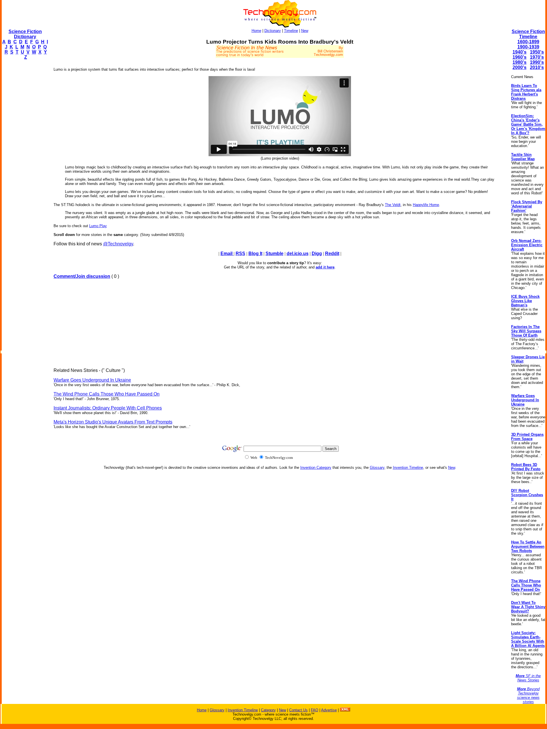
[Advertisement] (24, 149)
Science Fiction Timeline (528, 34)
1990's (537, 62)
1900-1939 (528, 46)
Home (256, 30)
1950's (537, 52)
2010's (537, 67)
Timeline (291, 30)
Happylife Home (426, 205)
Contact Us (298, 710)
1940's (519, 52)
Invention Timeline (408, 467)
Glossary (377, 467)
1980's (519, 62)
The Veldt (393, 205)
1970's (537, 57)
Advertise (329, 710)
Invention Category (315, 467)
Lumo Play (98, 226)
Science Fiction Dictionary (25, 34)
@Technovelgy (118, 243)
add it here (325, 267)
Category (268, 710)
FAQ (314, 710)
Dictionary (272, 30)
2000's (519, 67)
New (304, 30)
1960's (519, 57)
